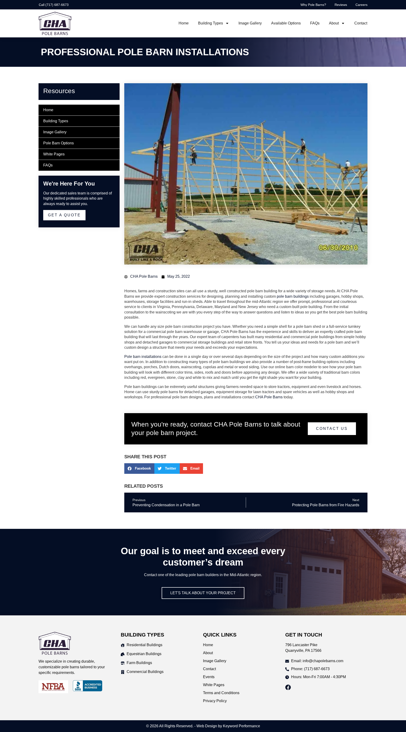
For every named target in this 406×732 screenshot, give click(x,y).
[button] (139, 468)
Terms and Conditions (221, 693)
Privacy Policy (215, 701)
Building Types (210, 23)
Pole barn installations (142, 357)
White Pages (54, 154)
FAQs (315, 23)
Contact (360, 23)
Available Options (286, 23)
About (334, 23)
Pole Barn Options (58, 143)
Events (209, 677)
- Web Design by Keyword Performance (226, 726)
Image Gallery (250, 23)
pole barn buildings (293, 296)
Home (184, 23)
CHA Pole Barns (269, 397)
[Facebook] (288, 687)
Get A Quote (64, 215)
